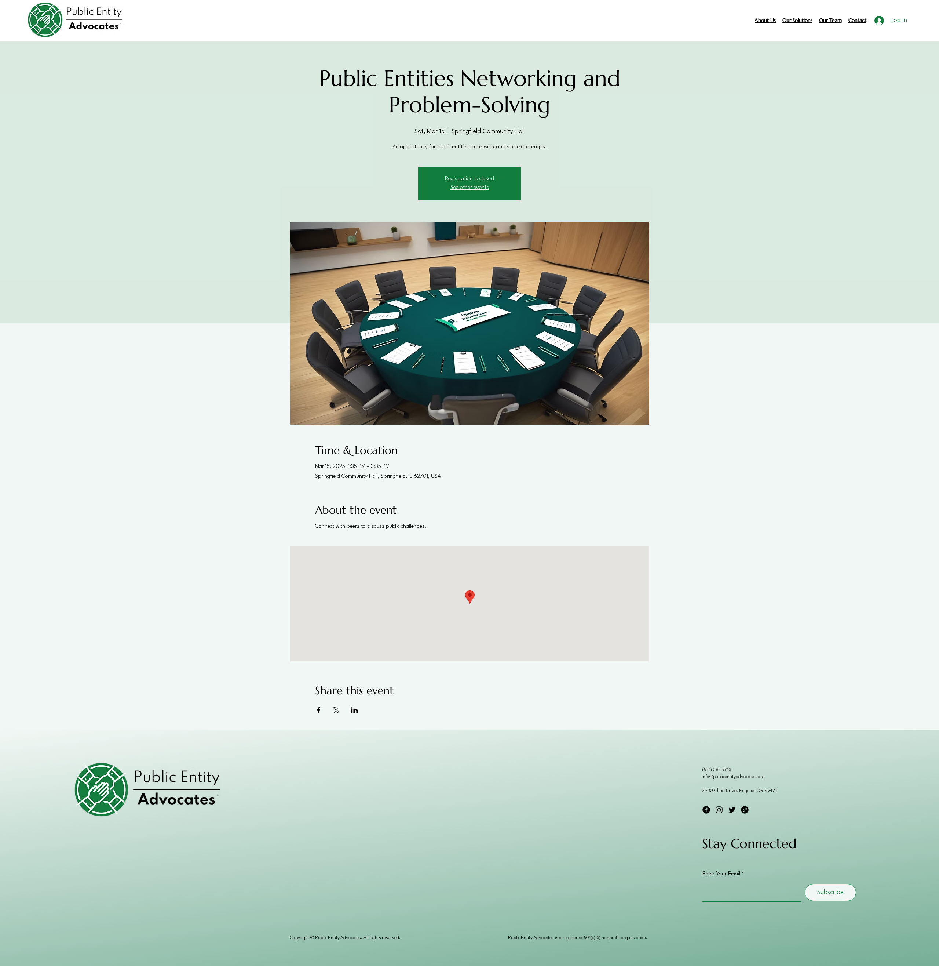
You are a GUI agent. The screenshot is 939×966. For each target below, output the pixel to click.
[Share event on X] (336, 710)
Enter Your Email (721, 874)
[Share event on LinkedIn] (354, 710)
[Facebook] (706, 809)
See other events (469, 187)
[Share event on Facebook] (318, 710)
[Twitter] (732, 809)
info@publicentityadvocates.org (733, 776)
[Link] (744, 809)
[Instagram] (719, 809)
